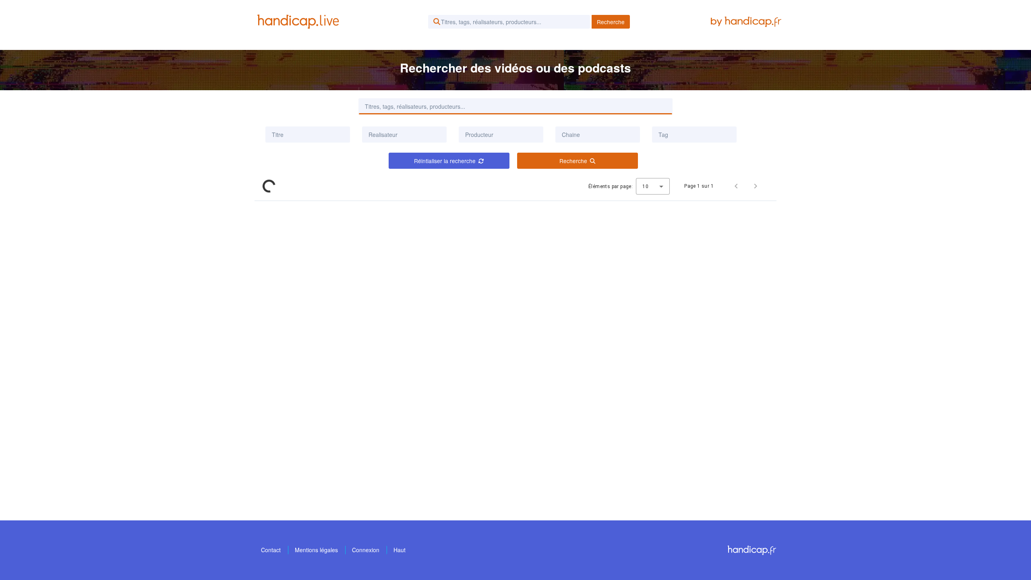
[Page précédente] (736, 186)
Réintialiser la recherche (445, 161)
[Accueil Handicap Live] (300, 21)
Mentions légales (316, 550)
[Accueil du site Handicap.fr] (751, 550)
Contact (271, 550)
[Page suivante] (755, 186)
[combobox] (404, 134)
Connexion (365, 550)
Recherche (611, 22)
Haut (399, 550)
